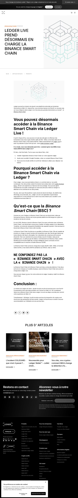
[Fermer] (45, 482)
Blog (7, 73)
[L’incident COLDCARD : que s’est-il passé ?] (16, 342)
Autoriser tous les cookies (38, 493)
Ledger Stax (24, 434)
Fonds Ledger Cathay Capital (46, 435)
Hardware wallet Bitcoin (45, 458)
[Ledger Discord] (36, 397)
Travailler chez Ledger (62, 426)
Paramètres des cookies (23, 494)
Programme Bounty (43, 468)
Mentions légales (61, 452)
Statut (40, 476)
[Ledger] (3, 12)
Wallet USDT (24, 473)
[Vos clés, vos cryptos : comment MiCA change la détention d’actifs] (62, 342)
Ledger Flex (24, 436)
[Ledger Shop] (71, 12)
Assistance (42, 466)
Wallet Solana (24, 463)
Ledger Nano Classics (26, 438)
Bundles (23, 443)
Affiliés (41, 473)
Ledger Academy (61, 439)
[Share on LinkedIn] (23, 312)
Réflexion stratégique (19, 355)
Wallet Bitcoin (24, 458)
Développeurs (42, 478)
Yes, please (49, 7)
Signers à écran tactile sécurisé (29, 426)
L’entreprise (60, 442)
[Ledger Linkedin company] (27, 397)
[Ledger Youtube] (23, 397)
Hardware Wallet (25, 429)
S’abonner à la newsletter (63, 400)
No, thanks (57, 7)
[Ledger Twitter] (18, 397)
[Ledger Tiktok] (31, 397)
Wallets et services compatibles (46, 453)
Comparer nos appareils (27, 441)
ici (26, 274)
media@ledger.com (8, 392)
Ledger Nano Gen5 (26, 431)
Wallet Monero (24, 470)
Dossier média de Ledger (45, 471)
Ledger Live (56, 141)
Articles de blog (8, 26)
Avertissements (60, 462)
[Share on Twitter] (19, 312)
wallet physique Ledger (47, 143)
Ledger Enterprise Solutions (45, 426)
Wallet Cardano (25, 465)
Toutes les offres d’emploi (63, 429)
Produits (14, 26)
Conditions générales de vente (64, 455)
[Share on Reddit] (27, 312)
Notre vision (60, 437)
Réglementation (63, 355)
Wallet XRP (24, 468)
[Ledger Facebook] (9, 397)
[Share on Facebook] (15, 312)
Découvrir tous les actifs (27, 475)
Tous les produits (25, 448)
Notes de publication (41, 355)
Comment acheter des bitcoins (46, 456)
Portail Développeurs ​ (44, 443)
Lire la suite (9, 367)
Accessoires (24, 445)
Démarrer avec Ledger (44, 451)
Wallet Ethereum (25, 461)
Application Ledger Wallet (27, 450)
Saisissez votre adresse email (47, 400)
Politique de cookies (62, 459)
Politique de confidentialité (63, 457)
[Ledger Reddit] (5, 397)
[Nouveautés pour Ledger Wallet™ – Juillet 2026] (39, 342)
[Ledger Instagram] (14, 397)
